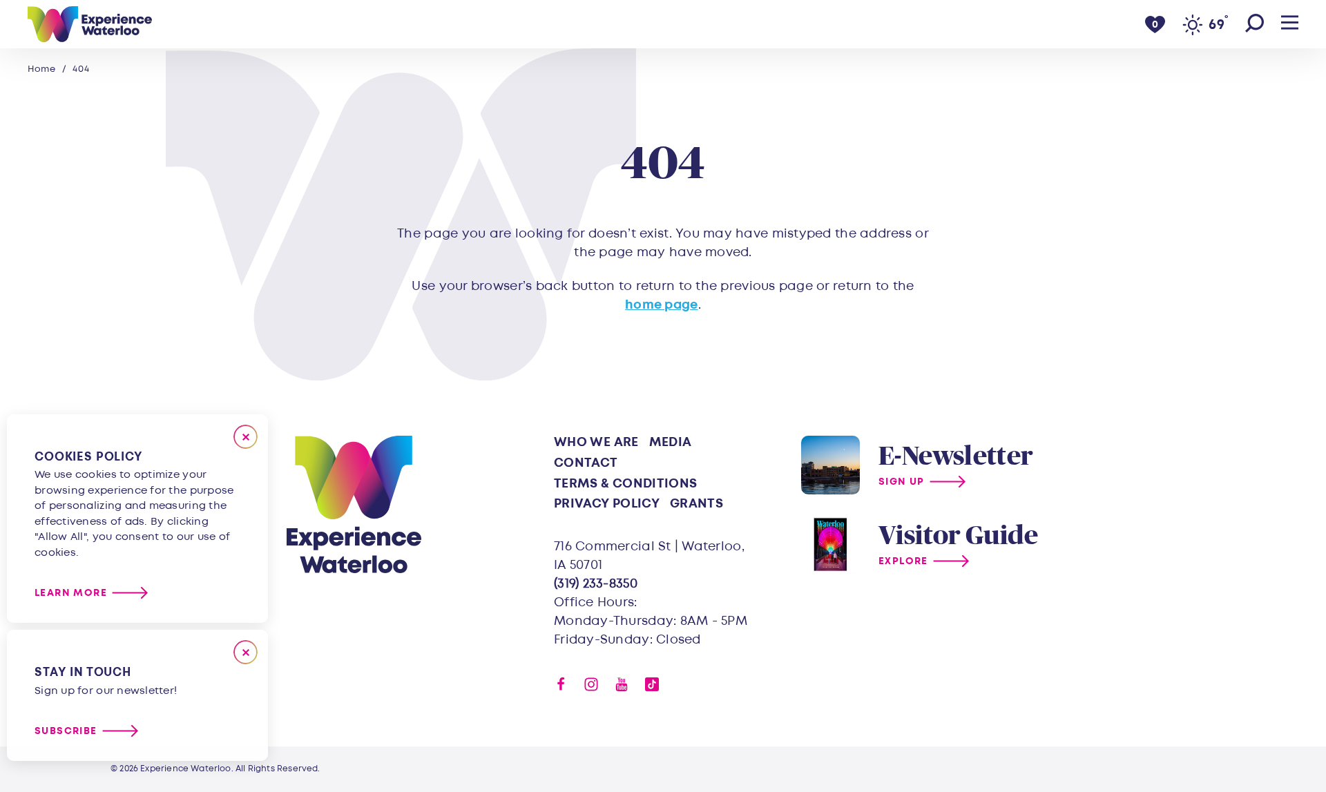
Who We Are (596, 442)
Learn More (71, 593)
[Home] (90, 24)
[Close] (245, 437)
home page (661, 304)
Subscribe (66, 731)
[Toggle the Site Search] (1254, 24)
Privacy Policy (607, 503)
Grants (696, 503)
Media (670, 442)
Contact (586, 463)
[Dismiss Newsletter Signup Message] (245, 652)
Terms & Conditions (625, 483)
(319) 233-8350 (595, 583)
